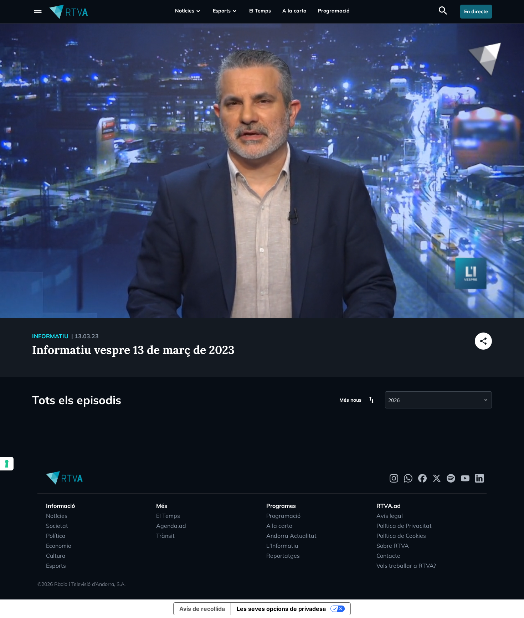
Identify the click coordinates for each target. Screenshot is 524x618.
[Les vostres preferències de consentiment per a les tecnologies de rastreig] (7, 463)
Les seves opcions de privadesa (281, 608)
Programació (333, 10)
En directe (476, 11)
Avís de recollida (202, 608)
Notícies (184, 10)
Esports (222, 10)
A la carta (294, 10)
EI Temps (260, 10)
